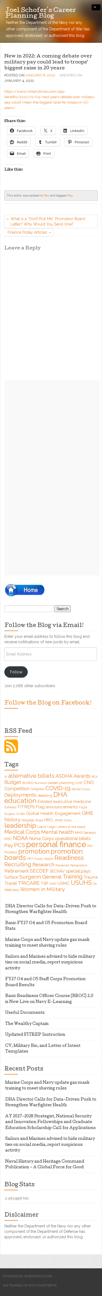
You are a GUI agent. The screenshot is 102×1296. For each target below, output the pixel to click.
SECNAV (57, 871)
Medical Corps (22, 832)
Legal (51, 827)
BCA (94, 777)
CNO (89, 782)
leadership (20, 825)
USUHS (81, 882)
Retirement (16, 871)
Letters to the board (71, 827)
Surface (11, 877)
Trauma (91, 877)
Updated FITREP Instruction (35, 1035)
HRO (48, 820)
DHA (60, 794)
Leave (41, 827)
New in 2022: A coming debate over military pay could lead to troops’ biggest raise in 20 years (48, 62)
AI (5, 776)
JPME (58, 820)
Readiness (69, 857)
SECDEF (39, 871)
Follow (16, 672)
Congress (37, 789)
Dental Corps (81, 789)
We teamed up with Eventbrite (30, 1285)
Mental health (57, 832)
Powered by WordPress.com (27, 1276)
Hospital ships (32, 820)
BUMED (27, 783)
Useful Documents (25, 1013)
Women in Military (42, 889)
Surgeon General (40, 877)
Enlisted (45, 801)
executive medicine (72, 801)
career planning (61, 782)
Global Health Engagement (53, 813)
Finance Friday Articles (27, 232)
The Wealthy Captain (27, 1024)
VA (95, 884)
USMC (63, 883)
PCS (19, 845)
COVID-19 (57, 788)
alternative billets (31, 776)
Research (43, 864)
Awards (82, 776)
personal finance (56, 844)
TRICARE (29, 883)
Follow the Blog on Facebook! (48, 703)
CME (78, 783)
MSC (8, 839)
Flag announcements (57, 807)
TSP (44, 883)
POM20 (10, 852)
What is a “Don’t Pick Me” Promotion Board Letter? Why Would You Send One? (48, 221)
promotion (34, 851)
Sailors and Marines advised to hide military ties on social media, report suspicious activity (50, 962)
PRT (30, 859)
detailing (45, 795)
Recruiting (17, 864)
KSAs (68, 820)
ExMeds (10, 807)
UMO (52, 884)
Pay (46, 195)
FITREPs (26, 806)
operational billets (73, 838)
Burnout (41, 783)
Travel (10, 883)
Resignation (78, 865)
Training (73, 876)
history (12, 819)
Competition (16, 788)
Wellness (11, 890)
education (20, 801)
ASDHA (63, 776)
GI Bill (20, 814)
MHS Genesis (85, 833)
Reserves (62, 865)
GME (88, 813)
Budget (12, 782)
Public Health (43, 859)
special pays (78, 871)
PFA (89, 846)
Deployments (20, 795)
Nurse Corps (41, 838)
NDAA (20, 838)
